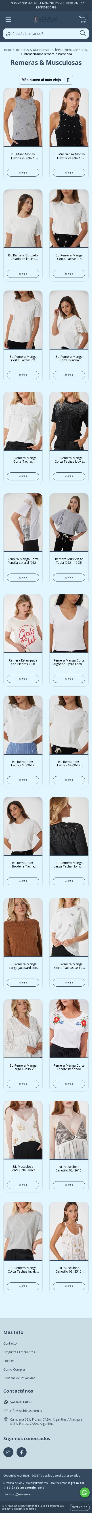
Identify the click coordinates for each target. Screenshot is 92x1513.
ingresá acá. (77, 1483)
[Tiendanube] (17, 1495)
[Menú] (8, 19)
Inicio (7, 50)
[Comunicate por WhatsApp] (85, 1492)
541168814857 (20, 1402)
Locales (9, 1361)
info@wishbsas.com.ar (26, 1411)
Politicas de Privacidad (19, 1378)
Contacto (10, 1343)
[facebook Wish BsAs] (22, 1452)
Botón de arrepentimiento (25, 1487)
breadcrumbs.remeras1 (72, 50)
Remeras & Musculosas (33, 50)
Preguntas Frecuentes (19, 1352)
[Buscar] (83, 33)
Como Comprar (14, 1369)
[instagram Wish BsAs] (8, 1452)
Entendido (80, 1507)
